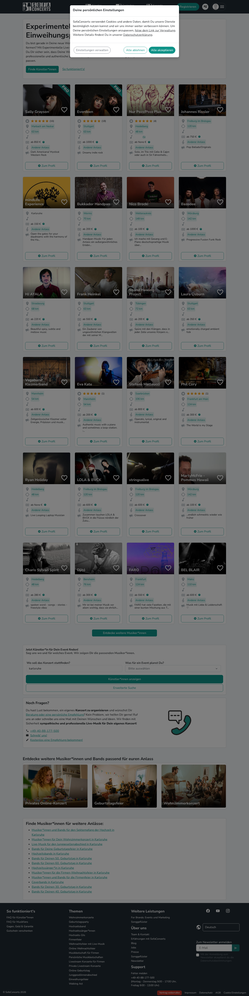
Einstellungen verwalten (92, 50)
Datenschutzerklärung (137, 35)
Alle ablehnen (135, 50)
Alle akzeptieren (162, 50)
